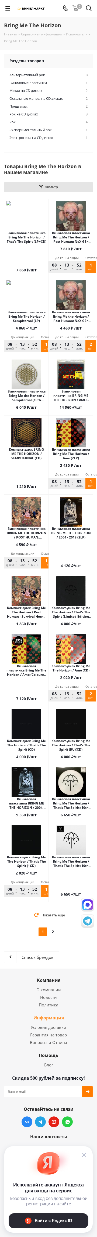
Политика (48, 1004)
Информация (48, 1018)
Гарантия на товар (48, 1035)
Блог (48, 1065)
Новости (48, 997)
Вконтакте (27, 1121)
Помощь (48, 1055)
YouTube (53, 1121)
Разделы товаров (26, 60)
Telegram (40, 1121)
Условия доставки (48, 1027)
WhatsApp (67, 1121)
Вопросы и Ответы (48, 1042)
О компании (48, 989)
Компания (48, 980)
